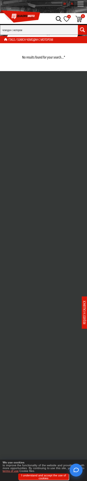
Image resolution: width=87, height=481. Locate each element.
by (65, 4)
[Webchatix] (76, 470)
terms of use (11, 471)
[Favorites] (66, 19)
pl (72, 4)
